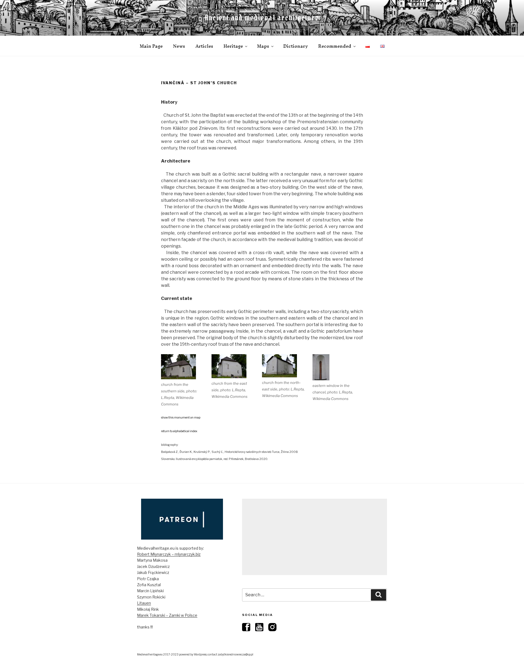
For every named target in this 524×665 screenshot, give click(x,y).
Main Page (151, 46)
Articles (204, 46)
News (179, 46)
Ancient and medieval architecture (262, 18)
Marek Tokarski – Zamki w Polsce (167, 615)
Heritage (233, 46)
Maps (263, 46)
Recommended (334, 46)
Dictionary (295, 46)
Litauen (144, 603)
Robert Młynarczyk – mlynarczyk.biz (169, 554)
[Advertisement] (314, 537)
